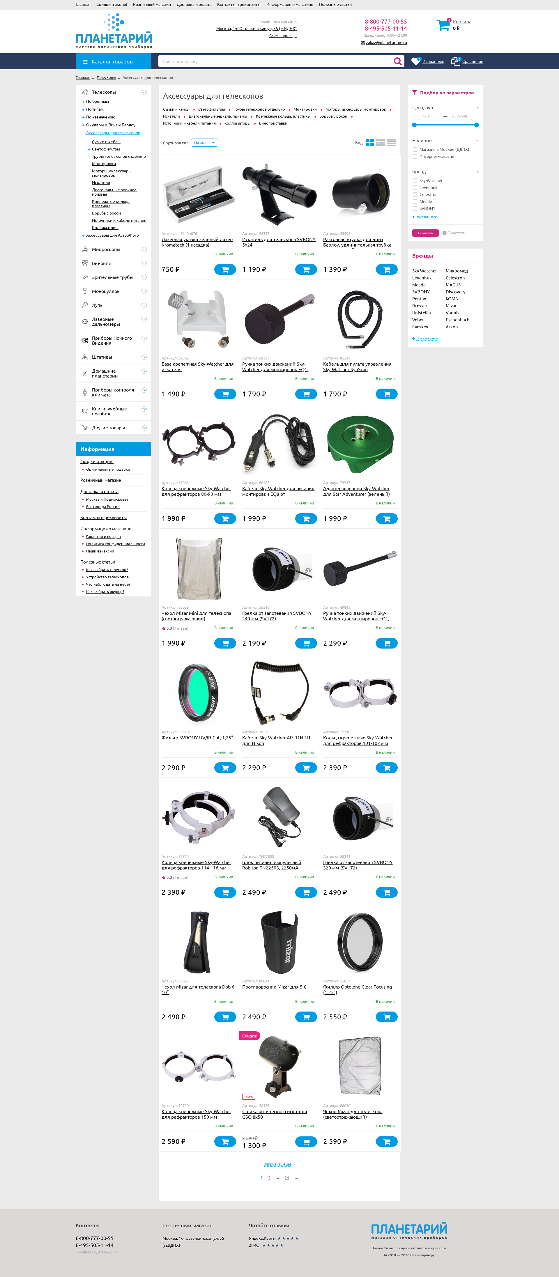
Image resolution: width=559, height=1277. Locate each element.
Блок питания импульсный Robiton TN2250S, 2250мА (271, 864)
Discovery (455, 291)
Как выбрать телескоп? (107, 569)
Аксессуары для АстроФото (112, 235)
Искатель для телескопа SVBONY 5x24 (279, 241)
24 (287, 1177)
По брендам (97, 101)
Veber (418, 319)
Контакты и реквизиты (239, 4)
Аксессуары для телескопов (113, 132)
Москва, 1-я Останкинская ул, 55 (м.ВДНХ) (256, 28)
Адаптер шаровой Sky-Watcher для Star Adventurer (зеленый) (356, 491)
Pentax (419, 298)
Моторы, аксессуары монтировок (112, 173)
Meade (426, 201)
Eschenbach (458, 319)
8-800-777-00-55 (386, 21)
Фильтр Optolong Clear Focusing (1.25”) (357, 989)
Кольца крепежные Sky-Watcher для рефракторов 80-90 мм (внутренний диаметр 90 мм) (196, 493)
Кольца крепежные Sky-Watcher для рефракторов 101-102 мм (358, 740)
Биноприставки (273, 123)
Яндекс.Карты (262, 1238)
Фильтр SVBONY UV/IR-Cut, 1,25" (197, 737)
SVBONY (427, 208)
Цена (199, 142)
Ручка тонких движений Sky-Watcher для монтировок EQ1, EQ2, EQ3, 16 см (356, 618)
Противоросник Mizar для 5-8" (275, 986)
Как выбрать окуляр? (105, 591)
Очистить (456, 233)
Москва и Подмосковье (107, 499)
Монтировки (104, 163)
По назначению (100, 116)
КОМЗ (452, 298)
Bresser (419, 305)
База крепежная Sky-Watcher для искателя (198, 366)
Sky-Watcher (431, 180)
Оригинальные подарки (108, 469)
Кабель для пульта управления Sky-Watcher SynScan (357, 366)
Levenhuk (428, 187)
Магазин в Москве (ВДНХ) (444, 149)
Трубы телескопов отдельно (119, 156)
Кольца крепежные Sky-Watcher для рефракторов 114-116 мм (196, 864)
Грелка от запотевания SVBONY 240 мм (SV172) (277, 615)
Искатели (101, 182)
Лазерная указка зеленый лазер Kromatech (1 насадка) (197, 241)
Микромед (457, 270)
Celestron (429, 194)
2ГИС (254, 1245)
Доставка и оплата (194, 4)
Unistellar (421, 312)
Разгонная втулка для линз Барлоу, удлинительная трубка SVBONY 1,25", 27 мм (357, 244)
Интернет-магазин (437, 156)
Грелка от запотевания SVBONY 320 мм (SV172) (358, 864)
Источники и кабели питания (119, 220)
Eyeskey (420, 326)
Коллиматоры (105, 227)
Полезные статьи (335, 4)
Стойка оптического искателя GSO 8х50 (274, 1114)
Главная (83, 4)
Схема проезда (283, 35)
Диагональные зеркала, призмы (114, 191)
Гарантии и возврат (103, 536)
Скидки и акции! (111, 4)
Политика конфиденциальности (115, 543)
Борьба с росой (106, 212)
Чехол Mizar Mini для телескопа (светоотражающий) (196, 615)
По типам (95, 108)
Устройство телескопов (107, 576)
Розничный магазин (152, 4)
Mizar (451, 305)
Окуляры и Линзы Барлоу (110, 124)
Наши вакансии (100, 550)
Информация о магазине (289, 4)
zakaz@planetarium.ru (386, 42)
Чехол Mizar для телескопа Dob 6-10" (199, 989)
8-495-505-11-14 (386, 28)
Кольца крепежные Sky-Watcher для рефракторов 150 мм (196, 1114)
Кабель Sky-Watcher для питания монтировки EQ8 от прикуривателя (278, 493)
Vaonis (452, 312)
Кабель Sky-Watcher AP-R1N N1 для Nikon (276, 740)
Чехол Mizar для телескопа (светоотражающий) (353, 1114)
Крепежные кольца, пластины (111, 203)
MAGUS (453, 284)
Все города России (103, 506)
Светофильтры (106, 148)
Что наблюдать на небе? (108, 584)
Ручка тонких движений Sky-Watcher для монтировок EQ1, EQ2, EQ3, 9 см (275, 369)
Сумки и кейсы (106, 141)
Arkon (452, 326)
